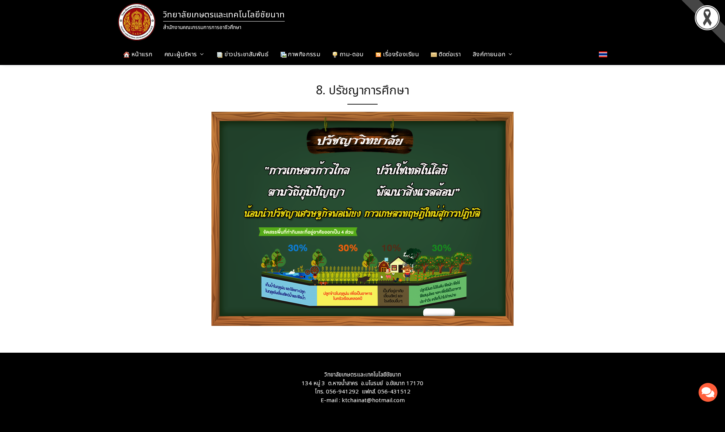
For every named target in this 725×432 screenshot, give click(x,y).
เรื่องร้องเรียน (400, 54)
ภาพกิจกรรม (304, 54)
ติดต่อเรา (449, 54)
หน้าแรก (141, 54)
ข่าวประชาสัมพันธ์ (246, 54)
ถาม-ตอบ (350, 54)
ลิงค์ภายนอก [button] (489, 54)
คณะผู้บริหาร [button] (180, 54)
